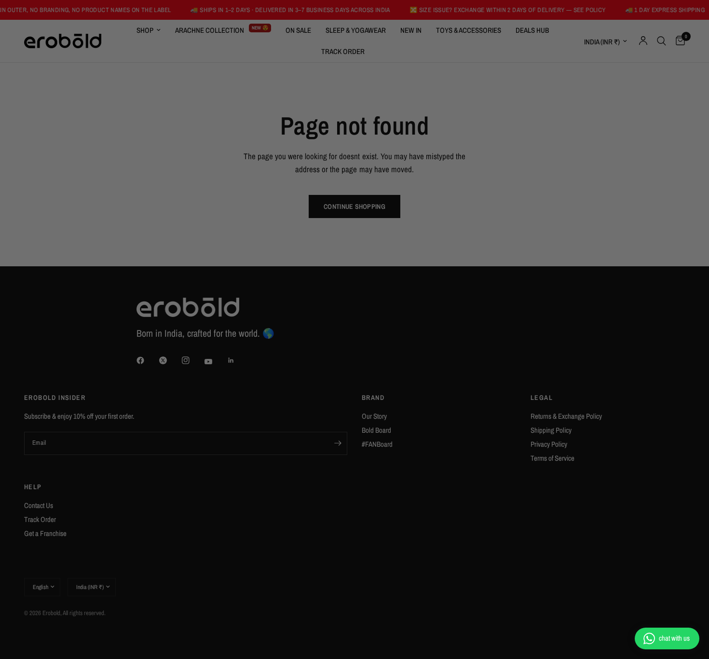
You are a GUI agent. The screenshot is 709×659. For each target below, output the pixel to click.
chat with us (674, 638)
